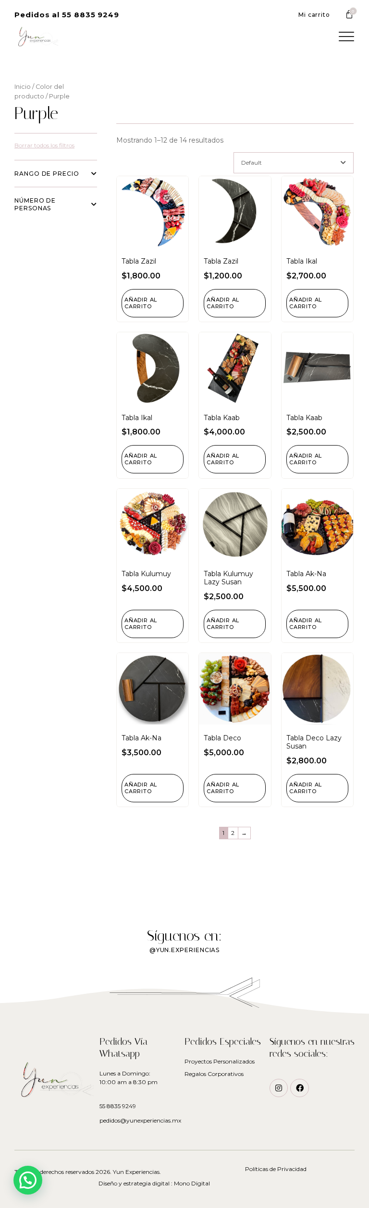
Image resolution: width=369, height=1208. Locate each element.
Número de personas (35, 204)
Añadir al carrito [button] (140, 303)
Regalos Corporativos (214, 1073)
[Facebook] (299, 1088)
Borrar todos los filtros (44, 145)
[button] (66, 15)
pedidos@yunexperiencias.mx (140, 1120)
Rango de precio (46, 173)
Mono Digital (192, 1183)
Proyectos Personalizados (219, 1061)
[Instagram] (279, 1088)
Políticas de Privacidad (276, 1168)
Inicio (22, 86)
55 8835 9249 (117, 1106)
